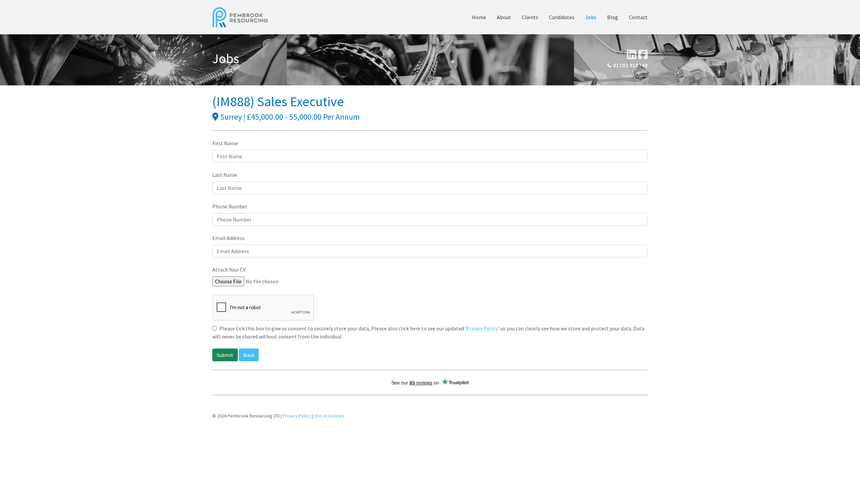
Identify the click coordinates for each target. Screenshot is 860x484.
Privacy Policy (482, 328)
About (504, 17)
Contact (638, 17)
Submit (225, 355)
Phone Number (229, 206)
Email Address (228, 238)
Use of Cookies (329, 416)
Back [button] (248, 355)
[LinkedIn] (631, 54)
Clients (530, 17)
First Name (225, 143)
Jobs (590, 17)
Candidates (561, 17)
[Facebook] (643, 54)
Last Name (224, 174)
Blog (612, 17)
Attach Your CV (229, 269)
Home (479, 17)
